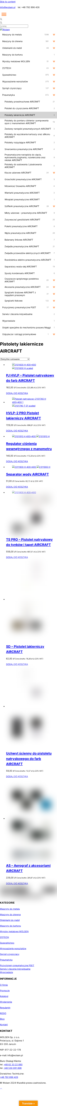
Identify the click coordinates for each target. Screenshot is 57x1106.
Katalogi (4, 996)
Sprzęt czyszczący (9, 954)
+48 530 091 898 (13, 1068)
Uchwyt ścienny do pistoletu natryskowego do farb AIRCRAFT (29, 758)
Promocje (5, 990)
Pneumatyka (6, 959)
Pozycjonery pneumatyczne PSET (17, 965)
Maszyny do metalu (10, 909)
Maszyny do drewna (10, 914)
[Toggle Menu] (4, 14)
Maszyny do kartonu (10, 925)
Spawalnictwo (7, 943)
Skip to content (8, 1)
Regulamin (5, 1007)
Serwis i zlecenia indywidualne (15, 969)
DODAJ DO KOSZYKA (17, 393)
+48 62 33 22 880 (13, 1064)
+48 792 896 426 (9, 1077)
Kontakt (4, 1024)
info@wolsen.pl (7, 7)
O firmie (4, 985)
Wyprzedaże (6, 972)
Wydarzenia (6, 1002)
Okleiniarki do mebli (10, 920)
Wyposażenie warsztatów (13, 948)
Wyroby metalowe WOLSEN (14, 931)
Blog (2, 1019)
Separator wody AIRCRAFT (27, 474)
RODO (3, 1013)
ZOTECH (4, 937)
